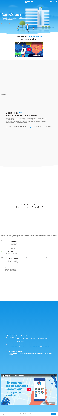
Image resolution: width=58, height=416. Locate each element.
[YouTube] (55, 1)
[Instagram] (53, 1)
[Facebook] (50, 1)
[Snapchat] (56, 1)
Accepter (54, 414)
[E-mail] (52, 1)
